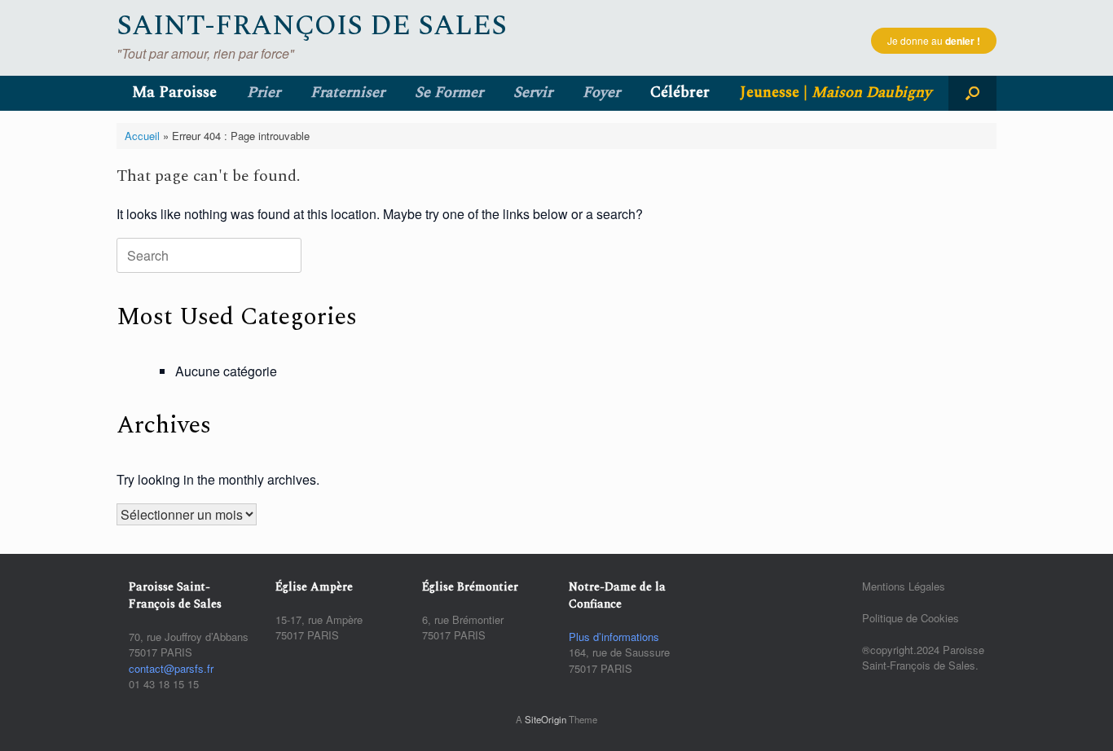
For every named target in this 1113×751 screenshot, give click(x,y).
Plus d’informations (614, 636)
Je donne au (933, 40)
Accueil (142, 135)
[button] (972, 93)
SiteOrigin (545, 719)
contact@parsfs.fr (171, 668)
